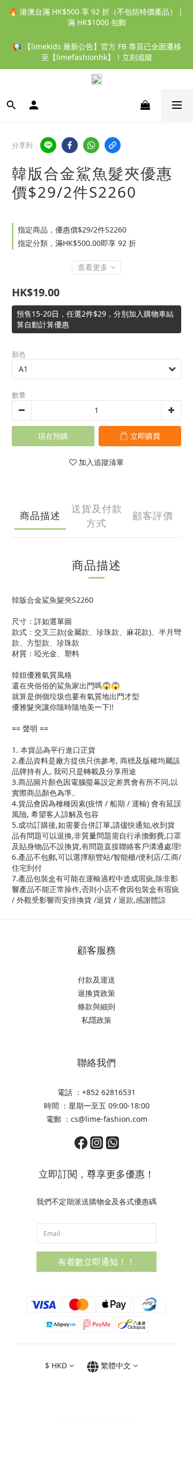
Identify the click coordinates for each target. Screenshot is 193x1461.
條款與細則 (96, 1006)
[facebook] (70, 145)
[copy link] (113, 145)
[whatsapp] (91, 145)
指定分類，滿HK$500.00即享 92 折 (77, 243)
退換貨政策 (96, 993)
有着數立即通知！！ (96, 1262)
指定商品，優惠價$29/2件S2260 (72, 229)
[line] (48, 145)
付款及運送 (96, 980)
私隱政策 (96, 1020)
